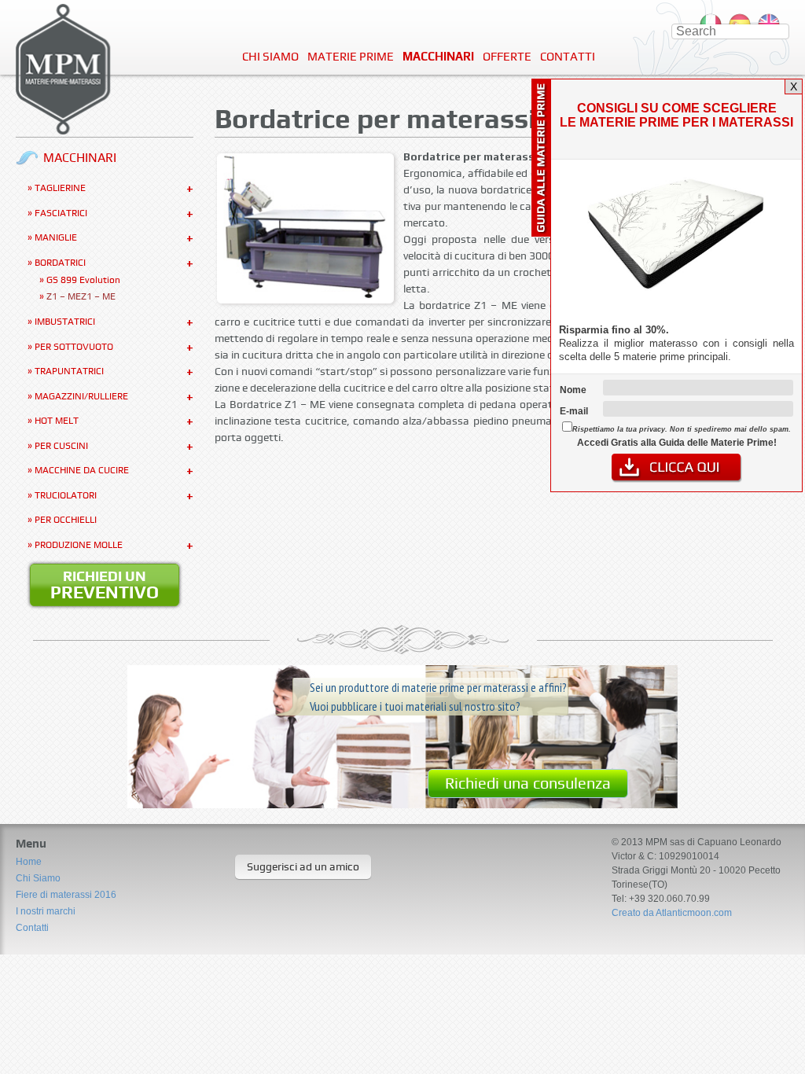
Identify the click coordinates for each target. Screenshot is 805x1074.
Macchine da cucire (82, 470)
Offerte (507, 57)
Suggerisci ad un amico (303, 866)
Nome (573, 389)
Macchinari (438, 56)
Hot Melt (57, 420)
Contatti (567, 57)
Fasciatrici (61, 213)
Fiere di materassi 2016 (66, 894)
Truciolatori (66, 495)
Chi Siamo (270, 57)
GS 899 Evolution (83, 279)
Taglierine (60, 187)
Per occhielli (66, 519)
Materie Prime (350, 57)
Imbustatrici (65, 321)
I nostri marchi (45, 911)
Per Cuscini (61, 445)
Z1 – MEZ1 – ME (81, 296)
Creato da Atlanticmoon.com (672, 912)
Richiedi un (104, 585)
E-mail (574, 411)
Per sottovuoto (74, 346)
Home (29, 861)
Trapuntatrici (69, 371)
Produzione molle (79, 544)
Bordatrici (60, 262)
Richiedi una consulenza (528, 783)
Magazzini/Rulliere (81, 396)
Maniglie (56, 237)
